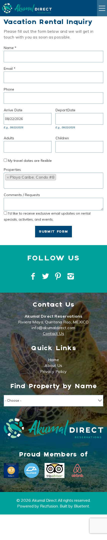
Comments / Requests (22, 194)
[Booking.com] (11, 470)
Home (53, 359)
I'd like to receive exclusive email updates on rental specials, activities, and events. (47, 216)
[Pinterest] (58, 276)
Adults (9, 137)
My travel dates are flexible (30, 160)
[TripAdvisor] (54, 470)
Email (9, 68)
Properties (12, 169)
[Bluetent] (31, 470)
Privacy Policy (53, 371)
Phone (9, 88)
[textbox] (59, 178)
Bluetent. (82, 505)
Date (18, 109)
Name (10, 47)
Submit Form (53, 231)
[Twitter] (46, 276)
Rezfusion (49, 505)
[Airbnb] (77, 470)
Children (62, 137)
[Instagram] (71, 276)
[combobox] (53, 181)
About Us (53, 365)
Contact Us (53, 333)
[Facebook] (33, 276)
